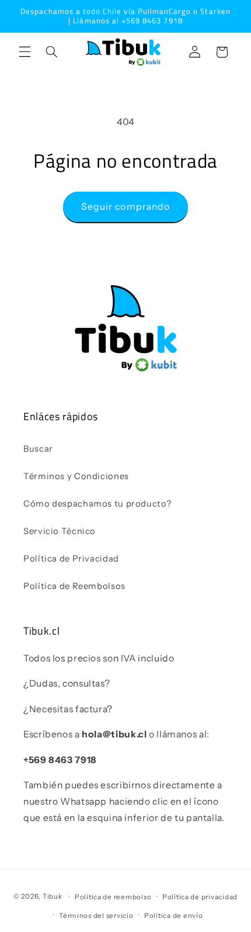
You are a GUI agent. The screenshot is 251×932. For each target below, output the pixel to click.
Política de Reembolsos (74, 586)
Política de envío (173, 916)
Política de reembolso (113, 897)
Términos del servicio (96, 916)
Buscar (38, 449)
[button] (24, 52)
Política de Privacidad (71, 558)
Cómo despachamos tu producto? (97, 503)
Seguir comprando (125, 206)
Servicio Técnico (59, 531)
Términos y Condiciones (76, 476)
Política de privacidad (200, 897)
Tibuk (52, 897)
